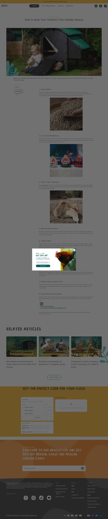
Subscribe (43, 266)
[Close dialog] (74, 250)
